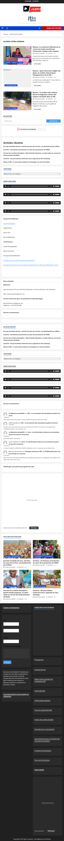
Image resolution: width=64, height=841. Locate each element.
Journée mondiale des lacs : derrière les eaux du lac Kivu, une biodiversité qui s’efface (31, 146)
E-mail (6, 637)
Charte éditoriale (39, 691)
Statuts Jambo (39, 770)
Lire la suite (38, 64)
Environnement (16, 556)
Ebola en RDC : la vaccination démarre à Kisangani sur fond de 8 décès (26, 162)
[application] (32, 186)
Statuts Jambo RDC (39, 831)
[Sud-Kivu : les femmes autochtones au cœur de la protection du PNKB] (47, 549)
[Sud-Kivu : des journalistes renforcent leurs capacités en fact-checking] (47, 579)
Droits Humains (39, 556)
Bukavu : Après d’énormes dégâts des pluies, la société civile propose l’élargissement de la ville (17, 78)
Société (20, 62)
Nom (4, 633)
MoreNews (37, 839)
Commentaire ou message (12, 646)
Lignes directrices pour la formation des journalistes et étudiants (47, 740)
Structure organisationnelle (43, 710)
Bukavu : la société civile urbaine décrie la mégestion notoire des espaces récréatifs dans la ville (17, 101)
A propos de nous (40, 669)
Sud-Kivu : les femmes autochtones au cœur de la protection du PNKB (26, 150)
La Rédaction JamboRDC (39, 53)
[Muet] (54, 186)
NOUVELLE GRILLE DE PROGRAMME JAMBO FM (15, 528)
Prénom (5, 627)
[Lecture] (5, 186)
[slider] (57, 186)
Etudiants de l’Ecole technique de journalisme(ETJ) (19, 260)
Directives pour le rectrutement (44, 729)
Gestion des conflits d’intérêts (43, 720)
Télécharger (34, 528)
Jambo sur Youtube (54, 28)
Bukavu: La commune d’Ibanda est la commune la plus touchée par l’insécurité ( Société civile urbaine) (17, 55)
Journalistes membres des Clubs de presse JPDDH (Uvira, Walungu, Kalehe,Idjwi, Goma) (30, 265)
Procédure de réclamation (42, 750)
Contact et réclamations (11, 608)
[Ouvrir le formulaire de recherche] (39, 28)
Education (7, 586)
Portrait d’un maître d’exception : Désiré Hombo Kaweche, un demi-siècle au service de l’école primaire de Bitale (16, 593)
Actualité (7, 62)
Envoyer (7, 662)
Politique (14, 62)
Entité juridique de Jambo (42, 700)
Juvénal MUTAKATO (9, 223)
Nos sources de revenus (42, 760)
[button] (3, 28)
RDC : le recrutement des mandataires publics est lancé (39, 423)
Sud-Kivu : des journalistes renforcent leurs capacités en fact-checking (26, 159)
